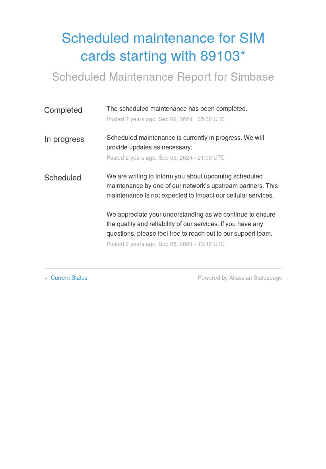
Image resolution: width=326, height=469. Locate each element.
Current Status (65, 277)
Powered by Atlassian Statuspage (240, 277)
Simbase (252, 76)
